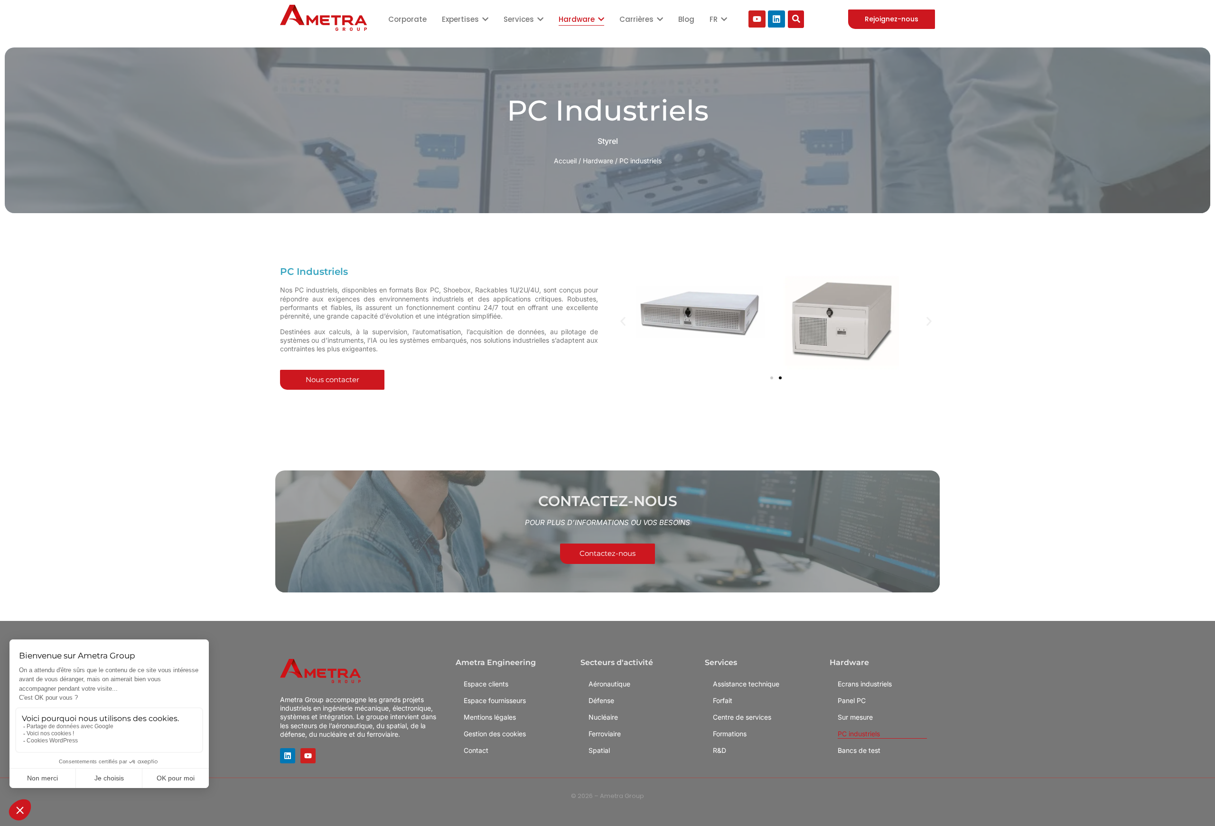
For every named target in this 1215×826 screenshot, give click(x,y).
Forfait (722, 700)
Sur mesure (855, 717)
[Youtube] (757, 19)
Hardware (598, 161)
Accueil (565, 161)
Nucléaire (603, 717)
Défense (601, 700)
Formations (730, 734)
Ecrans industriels (865, 684)
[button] (623, 321)
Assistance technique (746, 684)
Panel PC (852, 700)
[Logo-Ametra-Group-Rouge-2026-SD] (323, 18)
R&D (719, 750)
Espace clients (486, 684)
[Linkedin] (776, 19)
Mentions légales (490, 717)
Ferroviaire (605, 734)
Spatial (599, 750)
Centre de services (742, 717)
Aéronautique (609, 684)
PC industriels (859, 734)
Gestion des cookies (495, 734)
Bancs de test (859, 750)
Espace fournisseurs (495, 700)
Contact (476, 750)
